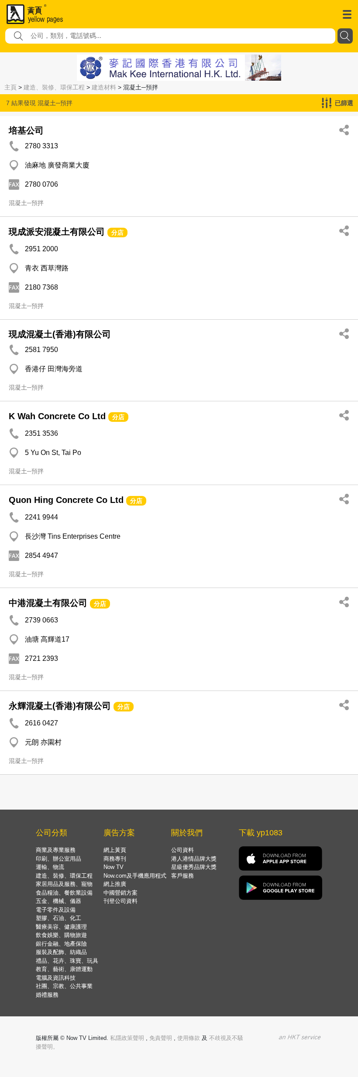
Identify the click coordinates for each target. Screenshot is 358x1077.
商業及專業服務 (56, 850)
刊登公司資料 (120, 901)
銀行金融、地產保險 (61, 943)
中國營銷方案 (120, 892)
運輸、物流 (50, 867)
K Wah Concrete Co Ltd (57, 416)
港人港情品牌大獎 (194, 858)
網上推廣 (114, 884)
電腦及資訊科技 (56, 977)
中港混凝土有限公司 (48, 603)
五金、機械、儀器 (58, 901)
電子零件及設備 (56, 909)
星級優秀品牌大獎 (194, 867)
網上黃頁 (114, 850)
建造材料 (104, 87)
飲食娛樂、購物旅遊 (61, 935)
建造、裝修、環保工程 (54, 87)
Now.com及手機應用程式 (134, 875)
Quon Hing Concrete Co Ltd (66, 500)
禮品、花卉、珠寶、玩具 (67, 960)
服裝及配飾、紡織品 (61, 952)
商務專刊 (114, 858)
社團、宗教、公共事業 (64, 986)
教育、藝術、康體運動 (64, 969)
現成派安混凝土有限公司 (57, 231)
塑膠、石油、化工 (58, 918)
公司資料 (182, 850)
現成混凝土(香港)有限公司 (60, 334)
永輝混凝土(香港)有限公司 (60, 706)
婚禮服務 (47, 995)
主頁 (10, 87)
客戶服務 (182, 875)
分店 (117, 232)
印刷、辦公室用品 (58, 858)
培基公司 (26, 130)
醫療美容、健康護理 (61, 926)
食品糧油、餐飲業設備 (64, 892)
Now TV (113, 867)
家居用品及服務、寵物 (64, 884)
